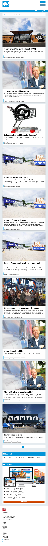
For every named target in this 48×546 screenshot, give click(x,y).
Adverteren (4, 526)
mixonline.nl (6, 537)
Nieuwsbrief (6, 539)
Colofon (4, 523)
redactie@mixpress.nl (10, 517)
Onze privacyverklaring (7, 519)
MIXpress (4, 532)
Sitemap (4, 529)
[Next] (27, 447)
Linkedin (5, 542)
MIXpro (43, 4)
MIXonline (43, 2)
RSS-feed (5, 541)
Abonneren (4, 527)
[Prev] (21, 447)
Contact (4, 525)
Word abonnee (24, 501)
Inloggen (4, 528)
